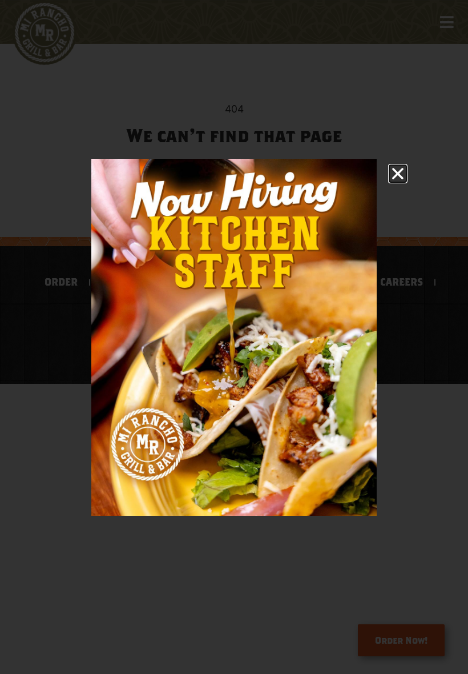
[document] (234, 337)
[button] (398, 174)
